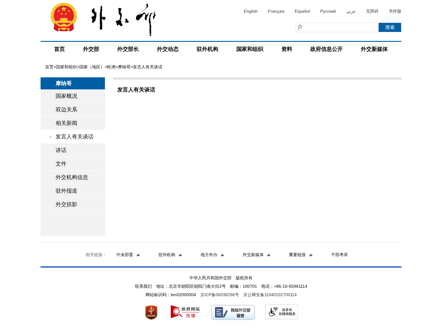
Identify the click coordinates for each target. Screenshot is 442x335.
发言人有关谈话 (75, 137)
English (251, 11)
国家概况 (66, 96)
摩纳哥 (124, 66)
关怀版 (395, 11)
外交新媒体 (374, 49)
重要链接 (297, 254)
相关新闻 (66, 123)
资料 (286, 49)
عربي (351, 11)
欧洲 (111, 66)
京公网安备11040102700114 (270, 294)
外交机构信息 (72, 177)
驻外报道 (66, 191)
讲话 (61, 150)
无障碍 (372, 11)
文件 (61, 164)
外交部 (91, 49)
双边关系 (66, 110)
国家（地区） (92, 66)
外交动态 (168, 49)
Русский (328, 11)
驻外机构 (207, 49)
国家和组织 (249, 49)
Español (302, 11)
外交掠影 (66, 204)
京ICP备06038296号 (219, 294)
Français (276, 11)
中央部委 (124, 254)
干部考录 (339, 254)
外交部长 (128, 49)
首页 (59, 49)
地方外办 (209, 254)
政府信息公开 (326, 49)
